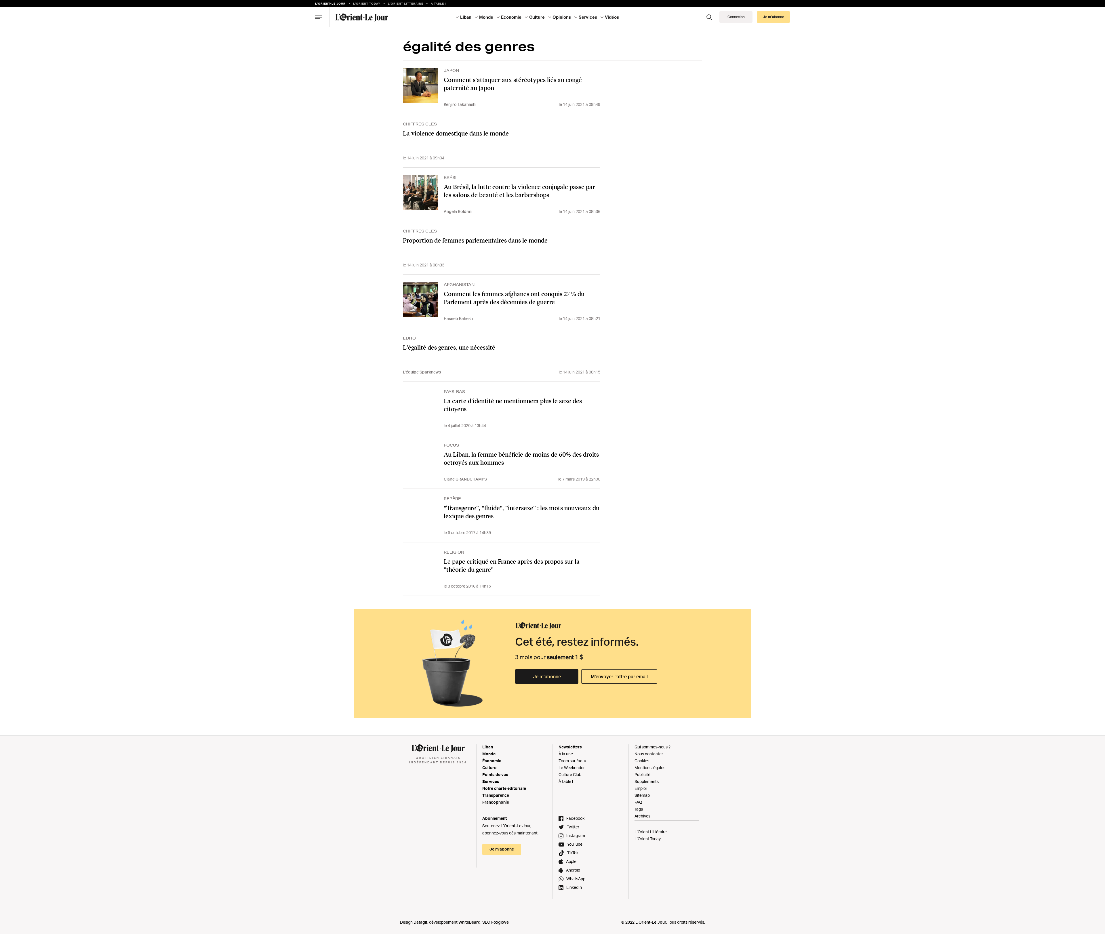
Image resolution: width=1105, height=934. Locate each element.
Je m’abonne (547, 676)
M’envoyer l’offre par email (619, 676)
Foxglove (500, 922)
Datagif (420, 922)
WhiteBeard (469, 922)
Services (490, 781)
